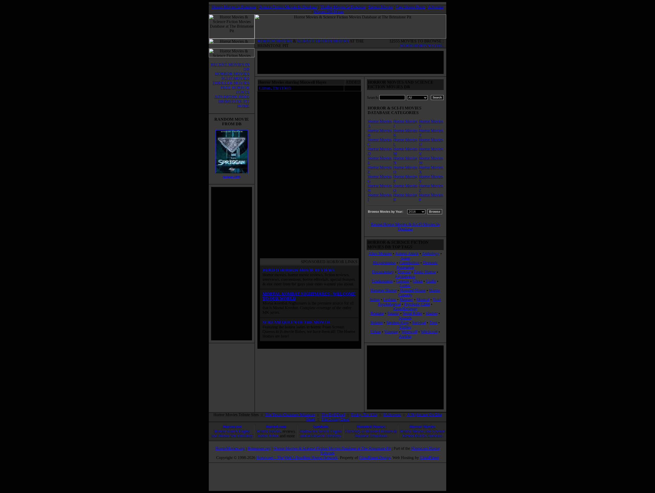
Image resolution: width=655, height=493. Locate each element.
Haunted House (412, 290)
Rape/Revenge (405, 309)
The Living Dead (335, 419)
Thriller (405, 327)
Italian (375, 299)
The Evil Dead (333, 414)
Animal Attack (407, 253)
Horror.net (232, 426)
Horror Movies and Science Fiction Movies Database (422, 433)
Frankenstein (382, 281)
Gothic (405, 286)
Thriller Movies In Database (342, 7)
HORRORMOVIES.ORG (422, 45)
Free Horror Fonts (410, 7)
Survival (419, 322)
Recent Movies (380, 7)
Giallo (431, 281)
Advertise (435, 7)
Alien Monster (380, 253)
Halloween (392, 414)
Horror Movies (422, 426)
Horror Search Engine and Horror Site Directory (232, 433)
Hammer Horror (383, 290)
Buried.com (276, 426)
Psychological (389, 304)
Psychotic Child (417, 304)
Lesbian (390, 299)
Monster (406, 299)
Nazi (437, 299)
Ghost (417, 281)
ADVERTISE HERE (231, 97)
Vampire (391, 332)
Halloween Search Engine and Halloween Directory (321, 433)
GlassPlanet (429, 457)
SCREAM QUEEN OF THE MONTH (296, 322)
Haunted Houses (371, 426)
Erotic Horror (425, 272)
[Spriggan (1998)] (231, 174)
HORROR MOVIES (274, 41)
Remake (377, 313)
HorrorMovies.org (230, 448)
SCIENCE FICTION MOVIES (323, 41)
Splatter (376, 322)
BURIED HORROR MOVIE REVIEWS (298, 270)
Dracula (404, 272)
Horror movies (268, 431)
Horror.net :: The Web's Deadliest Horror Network (297, 457)
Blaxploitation (384, 263)
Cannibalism (409, 263)
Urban (375, 332)
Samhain (320, 426)
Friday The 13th (364, 414)
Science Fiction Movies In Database (288, 7)
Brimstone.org (259, 448)
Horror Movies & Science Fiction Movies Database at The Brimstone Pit (332, 448)
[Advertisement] (231, 263)
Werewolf (409, 332)
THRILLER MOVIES (230, 83)
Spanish (405, 318)
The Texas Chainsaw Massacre (290, 414)
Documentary (383, 272)
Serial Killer (412, 313)
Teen (433, 322)
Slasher (432, 313)
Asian (405, 258)
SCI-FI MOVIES (235, 78)
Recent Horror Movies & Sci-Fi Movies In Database (405, 226)
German (402, 281)
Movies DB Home (329, 11)
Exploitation (405, 276)
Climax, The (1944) (275, 88)
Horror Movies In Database (234, 7)
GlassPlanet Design (374, 457)
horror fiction (268, 436)
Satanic (393, 313)
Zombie (405, 336)
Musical (423, 299)
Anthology (430, 253)
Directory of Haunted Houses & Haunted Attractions (371, 433)
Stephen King (397, 322)
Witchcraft (429, 332)
